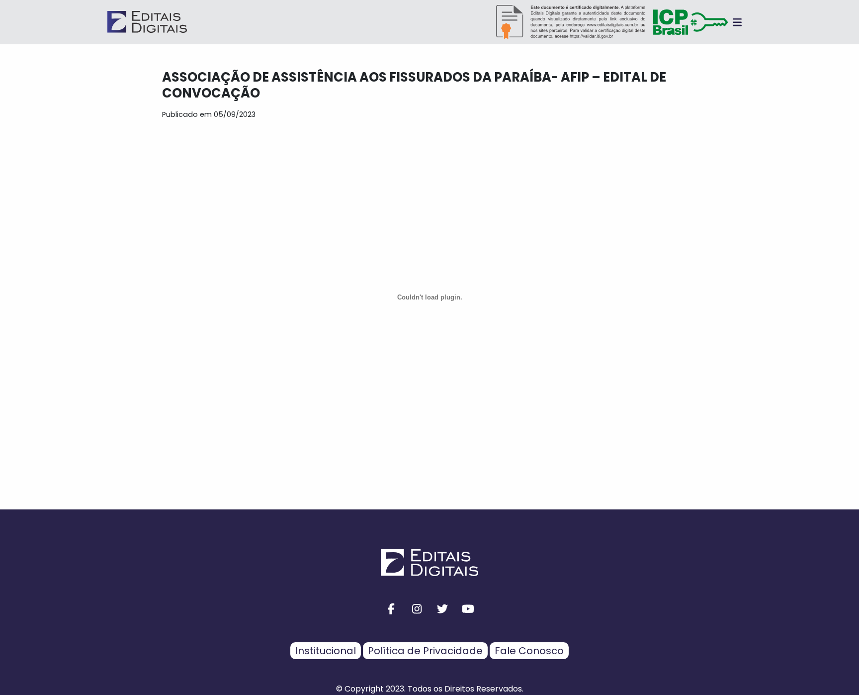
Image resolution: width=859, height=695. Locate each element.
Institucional (325, 651)
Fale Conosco (529, 651)
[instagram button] (417, 609)
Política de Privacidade (425, 651)
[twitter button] (442, 609)
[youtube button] (468, 609)
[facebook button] (391, 609)
